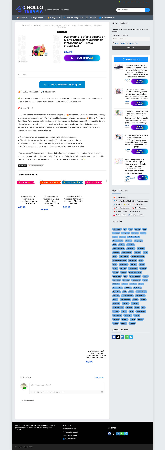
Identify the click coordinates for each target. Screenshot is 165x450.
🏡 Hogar (127, 204)
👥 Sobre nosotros (107, 17)
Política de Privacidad (70, 432)
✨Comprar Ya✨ (84, 58)
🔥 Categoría (52, 17)
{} (60, 392)
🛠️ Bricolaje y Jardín (135, 215)
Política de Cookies (69, 429)
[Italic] (34, 392)
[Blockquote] (50, 392)
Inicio (24, 26)
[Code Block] (53, 392)
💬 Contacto (91, 17)
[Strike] (41, 392)
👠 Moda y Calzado (139, 208)
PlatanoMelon (33, 26)
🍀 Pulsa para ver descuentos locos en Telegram (134, 2)
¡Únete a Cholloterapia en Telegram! (64, 85)
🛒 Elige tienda (36, 17)
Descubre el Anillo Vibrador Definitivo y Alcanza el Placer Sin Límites (73, 199)
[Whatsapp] (127, 337)
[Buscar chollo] (147, 10)
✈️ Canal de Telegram (72, 17)
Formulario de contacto (71, 435)
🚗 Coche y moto (119, 215)
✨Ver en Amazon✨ (140, 81)
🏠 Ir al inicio (22, 17)
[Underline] (38, 392)
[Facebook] (114, 337)
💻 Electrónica (134, 211)
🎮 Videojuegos (142, 201)
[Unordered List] (47, 392)
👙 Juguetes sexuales (36, 165)
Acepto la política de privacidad (126, 43)
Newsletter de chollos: (120, 35)
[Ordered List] (44, 392)
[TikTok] (118, 337)
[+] (63, 392)
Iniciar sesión (99, 378)
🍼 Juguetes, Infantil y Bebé (123, 201)
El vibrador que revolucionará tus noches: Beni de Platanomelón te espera (51, 201)
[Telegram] (131, 337)
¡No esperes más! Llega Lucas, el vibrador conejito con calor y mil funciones (96, 354)
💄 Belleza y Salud (120, 211)
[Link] (56, 392)
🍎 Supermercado (119, 198)
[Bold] (31, 392)
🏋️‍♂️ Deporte (117, 204)
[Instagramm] (122, 337)
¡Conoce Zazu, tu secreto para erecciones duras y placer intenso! (28, 199)
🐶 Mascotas (138, 204)
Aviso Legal (67, 425)
